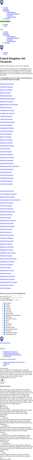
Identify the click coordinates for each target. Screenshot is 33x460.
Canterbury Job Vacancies (7, 113)
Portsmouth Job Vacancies (7, 226)
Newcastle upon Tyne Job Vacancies (10, 200)
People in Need (9, 327)
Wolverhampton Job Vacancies (8, 282)
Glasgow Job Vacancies (6, 154)
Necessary (5, 407)
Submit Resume (11, 17)
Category (2, 300)
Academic (8, 303)
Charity (7, 305)
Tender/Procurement (11, 332)
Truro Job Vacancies (5, 267)
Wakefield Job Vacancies (7, 270)
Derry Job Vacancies (5, 137)
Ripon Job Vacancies (6, 232)
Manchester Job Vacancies (7, 197)
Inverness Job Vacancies (6, 163)
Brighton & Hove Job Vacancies (9, 104)
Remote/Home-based (11, 329)
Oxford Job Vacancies (6, 214)
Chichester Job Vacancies (7, 128)
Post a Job (10, 15)
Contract (7, 306)
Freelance (8, 308)
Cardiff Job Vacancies (6, 116)
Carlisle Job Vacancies (6, 119)
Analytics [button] (2, 432)
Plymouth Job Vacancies (7, 223)
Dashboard (7, 11)
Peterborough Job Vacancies (8, 220)
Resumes (6, 9)
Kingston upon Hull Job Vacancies (9, 166)
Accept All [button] (12, 377)
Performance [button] (3, 424)
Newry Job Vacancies (6, 205)
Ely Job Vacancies (5, 148)
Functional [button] (3, 416)
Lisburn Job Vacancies (6, 184)
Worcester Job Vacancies (7, 285)
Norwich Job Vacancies (6, 208)
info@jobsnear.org (5, 343)
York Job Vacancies (5, 288)
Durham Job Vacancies (6, 142)
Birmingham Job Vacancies (7, 98)
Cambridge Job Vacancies (7, 110)
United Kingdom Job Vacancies (12, 354)
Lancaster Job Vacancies (7, 169)
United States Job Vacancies (11, 353)
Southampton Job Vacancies (8, 252)
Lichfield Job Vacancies (6, 178)
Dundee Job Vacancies (6, 140)
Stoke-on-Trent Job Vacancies (8, 258)
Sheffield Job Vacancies (6, 250)
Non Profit (8, 324)
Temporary (8, 331)
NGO (7, 322)
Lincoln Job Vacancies (6, 181)
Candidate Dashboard (13, 14)
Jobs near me (7, 356)
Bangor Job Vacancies (6, 89)
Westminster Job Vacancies (7, 276)
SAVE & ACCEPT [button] (5, 459)
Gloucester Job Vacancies (7, 157)
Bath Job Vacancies (5, 92)
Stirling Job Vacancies (6, 255)
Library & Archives (10, 318)
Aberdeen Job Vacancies (7, 84)
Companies (7, 18)
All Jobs (6, 7)
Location (2, 298)
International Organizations (13, 315)
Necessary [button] (3, 405)
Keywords (3, 296)
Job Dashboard (11, 12)
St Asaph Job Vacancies (6, 238)
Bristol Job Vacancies (6, 107)
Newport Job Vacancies (6, 202)
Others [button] (2, 451)
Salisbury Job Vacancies (6, 247)
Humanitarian (9, 313)
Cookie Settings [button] (4, 377)
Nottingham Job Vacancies (7, 211)
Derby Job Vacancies (6, 134)
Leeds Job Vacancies (6, 172)
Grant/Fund (8, 312)
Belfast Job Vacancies (6, 95)
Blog (5, 365)
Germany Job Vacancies (10, 351)
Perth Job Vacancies (5, 217)
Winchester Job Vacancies (7, 279)
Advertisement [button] (4, 441)
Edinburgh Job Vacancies (7, 145)
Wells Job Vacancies (5, 273)
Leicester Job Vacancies (6, 175)
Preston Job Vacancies (6, 229)
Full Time (8, 310)
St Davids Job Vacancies (7, 241)
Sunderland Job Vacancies (7, 261)
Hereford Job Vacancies (6, 160)
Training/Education (10, 334)
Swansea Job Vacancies (6, 264)
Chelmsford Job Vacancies (7, 122)
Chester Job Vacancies (6, 125)
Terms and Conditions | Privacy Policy (14, 362)
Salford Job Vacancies (6, 244)
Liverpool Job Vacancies (7, 191)
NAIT (7, 320)
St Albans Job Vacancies (7, 235)
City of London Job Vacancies (8, 194)
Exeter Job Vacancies (6, 151)
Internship (8, 317)
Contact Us (7, 363)
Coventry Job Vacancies (6, 131)
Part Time (8, 325)
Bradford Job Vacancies (6, 101)
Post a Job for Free (5, 21)
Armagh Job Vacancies (6, 87)
